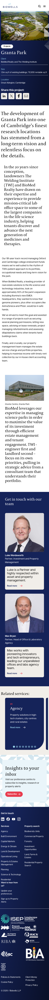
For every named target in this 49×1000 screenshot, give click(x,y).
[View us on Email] (26, 96)
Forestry (28, 842)
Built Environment (9, 837)
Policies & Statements (10, 977)
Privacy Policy (32, 985)
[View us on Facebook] (19, 96)
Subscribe (12, 794)
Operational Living (9, 857)
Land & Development (10, 852)
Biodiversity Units (32, 832)
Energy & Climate (9, 847)
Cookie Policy (7, 982)
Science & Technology (11, 875)
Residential (6, 880)
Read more (12, 586)
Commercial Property (34, 837)
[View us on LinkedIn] (4, 96)
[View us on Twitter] (11, 96)
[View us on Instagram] (19, 819)
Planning (5, 870)
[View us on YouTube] (13, 819)
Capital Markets (8, 842)
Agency (4, 832)
